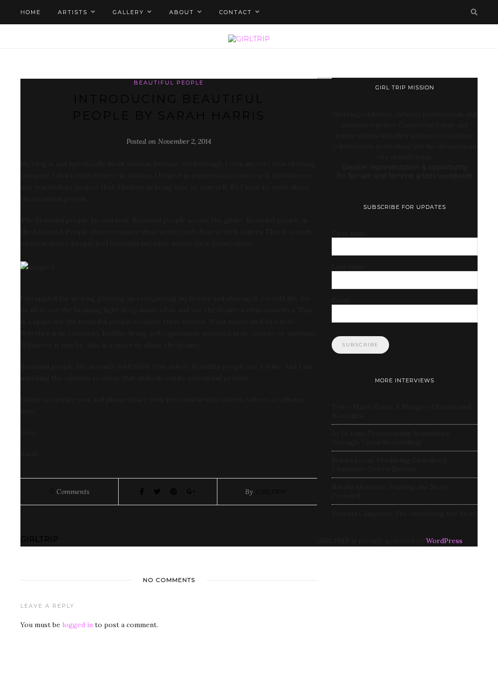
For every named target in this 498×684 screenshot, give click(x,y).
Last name (348, 266)
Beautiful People (169, 82)
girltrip (271, 492)
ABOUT (181, 12)
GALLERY (128, 12)
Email (340, 300)
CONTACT (235, 12)
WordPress (444, 540)
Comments (69, 491)
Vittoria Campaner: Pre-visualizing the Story (405, 513)
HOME (30, 12)
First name (349, 233)
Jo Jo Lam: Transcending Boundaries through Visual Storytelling (391, 437)
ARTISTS (73, 12)
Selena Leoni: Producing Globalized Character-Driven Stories (389, 464)
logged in (77, 624)
